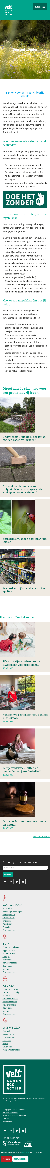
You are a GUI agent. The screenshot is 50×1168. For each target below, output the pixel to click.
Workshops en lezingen (12, 911)
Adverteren (7, 1046)
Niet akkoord (20, 1159)
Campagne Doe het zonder (14, 1109)
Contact (6, 1118)
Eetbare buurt (9, 917)
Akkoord (6, 1159)
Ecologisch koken (10, 989)
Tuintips (6, 956)
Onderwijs (7, 920)
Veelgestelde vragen (11, 1049)
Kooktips (6, 995)
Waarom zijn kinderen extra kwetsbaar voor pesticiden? (21, 663)
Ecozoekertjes (9, 930)
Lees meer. (25, 1152)
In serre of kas (9, 953)
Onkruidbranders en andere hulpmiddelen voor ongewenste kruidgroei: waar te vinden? (22, 489)
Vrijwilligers (7, 923)
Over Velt (6, 1031)
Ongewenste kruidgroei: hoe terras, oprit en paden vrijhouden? (24, 438)
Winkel (5, 1043)
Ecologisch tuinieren (11, 947)
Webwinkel (7, 1121)
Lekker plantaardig (11, 992)
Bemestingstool (10, 962)
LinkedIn (17, 881)
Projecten (7, 927)
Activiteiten (8, 908)
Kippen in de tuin (10, 950)
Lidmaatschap (9, 1037)
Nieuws (6, 969)
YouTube (23, 881)
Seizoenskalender (10, 998)
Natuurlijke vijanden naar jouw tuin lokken (25, 540)
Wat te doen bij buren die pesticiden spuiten (25, 590)
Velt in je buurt (9, 914)
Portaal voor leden (10, 1112)
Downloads (7, 966)
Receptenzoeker (10, 1001)
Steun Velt (7, 1040)
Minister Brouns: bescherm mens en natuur (25, 823)
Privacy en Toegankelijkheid (14, 1115)
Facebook (5, 881)
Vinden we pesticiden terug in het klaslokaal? (25, 716)
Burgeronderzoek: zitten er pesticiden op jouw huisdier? (22, 769)
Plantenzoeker (9, 959)
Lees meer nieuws (41, 836)
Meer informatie (37, 1152)
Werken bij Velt (9, 1034)
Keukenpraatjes (9, 1004)
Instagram (11, 881)
